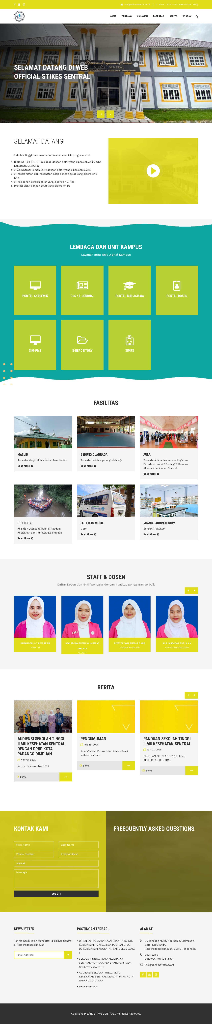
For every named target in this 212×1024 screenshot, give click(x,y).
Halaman (142, 16)
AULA (147, 455)
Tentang (127, 16)
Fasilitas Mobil (92, 523)
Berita (173, 16)
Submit (56, 893)
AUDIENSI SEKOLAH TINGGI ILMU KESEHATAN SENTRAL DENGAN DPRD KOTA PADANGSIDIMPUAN (106, 976)
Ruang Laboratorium (159, 523)
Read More (24, 465)
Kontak (187, 16)
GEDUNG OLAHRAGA (93, 455)
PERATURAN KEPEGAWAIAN (179, 738)
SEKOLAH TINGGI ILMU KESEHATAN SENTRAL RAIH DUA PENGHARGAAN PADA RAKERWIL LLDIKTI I (105, 962)
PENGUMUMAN (42, 738)
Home (113, 16)
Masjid (23, 455)
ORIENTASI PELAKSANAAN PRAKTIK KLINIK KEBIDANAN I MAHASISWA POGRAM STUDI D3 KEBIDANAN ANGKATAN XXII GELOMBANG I (107, 946)
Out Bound (25, 523)
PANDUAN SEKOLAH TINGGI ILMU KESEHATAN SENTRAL (116, 741)
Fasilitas (158, 16)
